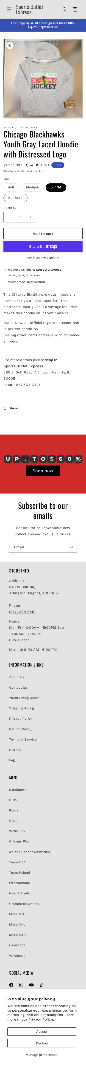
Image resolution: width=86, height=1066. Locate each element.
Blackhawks (18, 790)
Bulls (13, 800)
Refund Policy (20, 729)
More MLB (17, 935)
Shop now (43, 470)
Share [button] (13, 408)
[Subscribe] (72, 547)
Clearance (17, 945)
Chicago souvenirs (24, 904)
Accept (41, 1032)
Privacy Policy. (41, 1019)
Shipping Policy (21, 708)
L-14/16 (55, 187)
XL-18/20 (15, 198)
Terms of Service (23, 739)
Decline (42, 1043)
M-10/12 (35, 188)
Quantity (9, 208)
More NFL (17, 914)
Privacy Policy (20, 719)
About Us (16, 677)
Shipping (8, 171)
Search (15, 750)
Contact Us (18, 688)
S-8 (13, 188)
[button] (9, 9)
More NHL (17, 924)
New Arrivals (19, 893)
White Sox (17, 831)
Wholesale (17, 956)
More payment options (43, 257)
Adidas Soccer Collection (29, 852)
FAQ (12, 760)
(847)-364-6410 (22, 612)
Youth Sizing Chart (24, 698)
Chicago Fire (19, 841)
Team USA (17, 862)
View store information (26, 282)
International (19, 883)
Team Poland (19, 873)
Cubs (13, 821)
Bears (14, 810)
